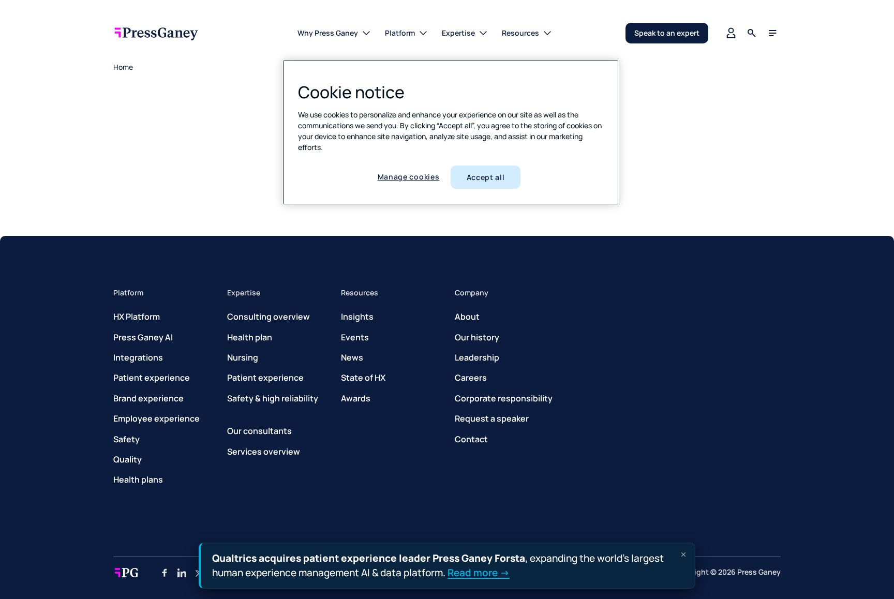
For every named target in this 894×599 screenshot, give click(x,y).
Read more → (479, 572)
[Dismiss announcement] (683, 554)
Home (123, 67)
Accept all (486, 177)
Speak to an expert (666, 33)
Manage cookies (409, 177)
